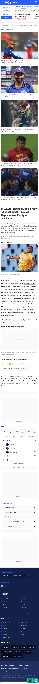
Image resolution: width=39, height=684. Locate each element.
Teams (5, 610)
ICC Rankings (9, 526)
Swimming (6, 656)
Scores (18, 6)
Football (17, 376)
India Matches (6, 14)
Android (33, 383)
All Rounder (32, 436)
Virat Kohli (8, 516)
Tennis (14, 647)
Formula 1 (6, 647)
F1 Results (21, 378)
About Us (11, 665)
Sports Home (4, 25)
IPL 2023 (6, 6)
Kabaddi (17, 651)
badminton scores (12, 378)
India (11, 456)
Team (5, 436)
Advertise (4, 665)
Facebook (6, 381)
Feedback (20, 665)
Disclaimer (28, 665)
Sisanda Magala (29, 283)
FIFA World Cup (9, 507)
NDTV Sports (28, 378)
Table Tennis (17, 656)
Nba (10, 651)
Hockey (22, 647)
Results (23, 601)
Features (23, 607)
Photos (29, 6)
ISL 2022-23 (6, 622)
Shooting (27, 651)
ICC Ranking (24, 613)
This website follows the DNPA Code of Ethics (13, 675)
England (12, 459)
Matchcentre (6, 637)
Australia (12, 444)
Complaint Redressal (14, 668)
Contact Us (4, 672)
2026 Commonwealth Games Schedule (15, 521)
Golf (4, 651)
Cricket (4, 364)
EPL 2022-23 (24, 622)
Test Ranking (7, 432)
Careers (24, 668)
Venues (5, 613)
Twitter (21, 381)
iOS (2, 385)
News (23, 6)
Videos (36, 6)
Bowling (22, 436)
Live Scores (6, 598)
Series (23, 598)
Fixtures (5, 601)
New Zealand (13, 452)
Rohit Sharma (9, 530)
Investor (3, 668)
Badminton (31, 647)
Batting (13, 436)
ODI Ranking (19, 432)
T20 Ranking (31, 432)
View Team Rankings (19, 463)
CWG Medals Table (10, 512)
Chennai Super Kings (18, 364)
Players (23, 610)
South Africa (13, 448)
